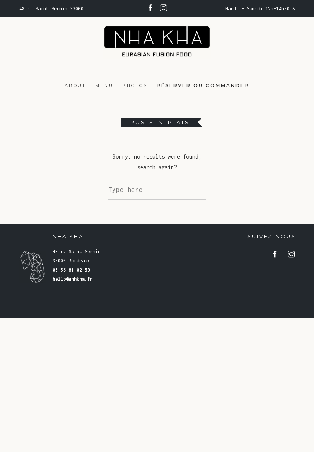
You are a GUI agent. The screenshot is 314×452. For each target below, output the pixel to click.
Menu (104, 85)
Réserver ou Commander (203, 85)
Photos (135, 85)
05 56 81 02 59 (71, 270)
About (75, 85)
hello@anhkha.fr (72, 279)
